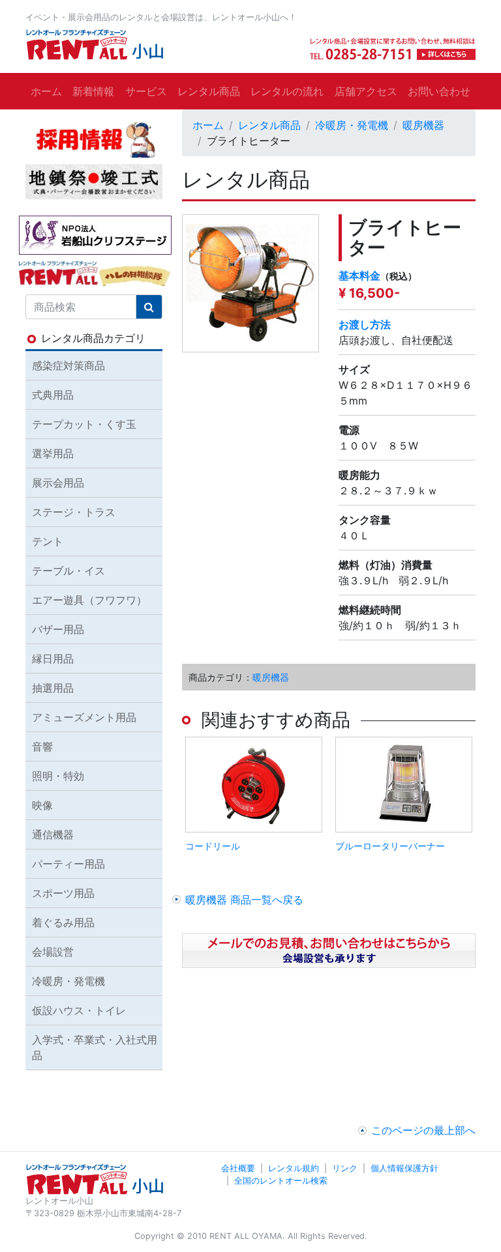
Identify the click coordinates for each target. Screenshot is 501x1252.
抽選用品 (53, 687)
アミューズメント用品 (84, 717)
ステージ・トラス (73, 512)
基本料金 (359, 275)
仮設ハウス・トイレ (79, 1010)
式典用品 (53, 394)
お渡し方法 (365, 324)
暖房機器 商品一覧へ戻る (244, 899)
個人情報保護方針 (404, 1168)
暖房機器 (423, 125)
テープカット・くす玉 (84, 424)
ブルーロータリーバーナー (390, 845)
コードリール (212, 845)
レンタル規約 (293, 1168)
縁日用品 (53, 658)
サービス (146, 91)
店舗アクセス (366, 91)
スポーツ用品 (63, 893)
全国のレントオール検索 (280, 1181)
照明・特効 (58, 775)
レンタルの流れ (287, 91)
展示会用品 (58, 482)
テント (47, 541)
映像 (42, 805)
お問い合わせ (439, 91)
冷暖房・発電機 (351, 125)
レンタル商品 (208, 91)
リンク (344, 1168)
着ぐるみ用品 (63, 922)
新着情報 (93, 91)
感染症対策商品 (68, 365)
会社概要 (238, 1168)
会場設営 (53, 951)
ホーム (46, 91)
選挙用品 (53, 453)
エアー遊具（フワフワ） (89, 599)
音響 (42, 746)
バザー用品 (58, 629)
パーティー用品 (68, 863)
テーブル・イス (68, 570)
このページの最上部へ (423, 1130)
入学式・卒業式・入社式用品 (94, 1047)
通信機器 (53, 834)
